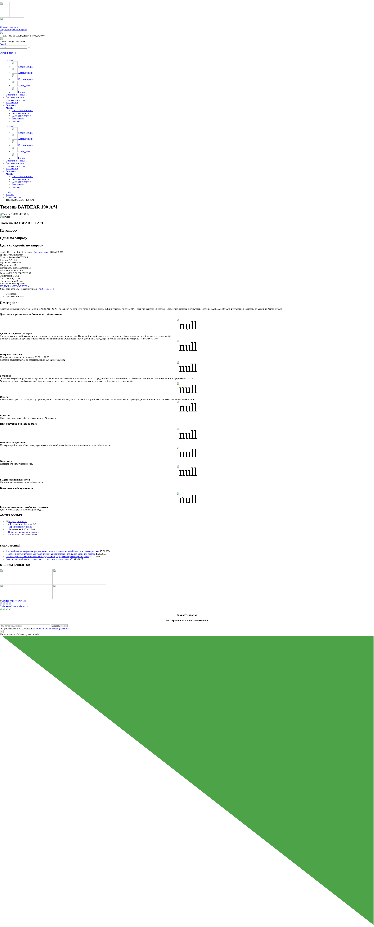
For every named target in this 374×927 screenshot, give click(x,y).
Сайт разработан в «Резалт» (14, 606)
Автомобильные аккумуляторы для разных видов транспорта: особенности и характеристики (52, 551)
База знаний (12, 102)
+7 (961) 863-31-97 (46, 289)
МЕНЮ (9, 108)
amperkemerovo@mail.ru (20, 526)
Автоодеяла (24, 85)
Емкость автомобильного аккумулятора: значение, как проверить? (39, 559)
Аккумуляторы (25, 66)
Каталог (10, 60)
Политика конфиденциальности (24, 532)
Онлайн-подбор (8, 53)
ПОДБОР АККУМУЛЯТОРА (14, 286)
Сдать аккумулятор (15, 100)
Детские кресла (25, 79)
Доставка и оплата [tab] (15, 296)
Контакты (11, 105)
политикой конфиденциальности (53, 628)
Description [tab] (11, 294)
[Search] (29, 47)
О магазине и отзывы (16, 94)
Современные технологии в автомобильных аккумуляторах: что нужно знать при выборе (50, 554)
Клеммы (22, 92)
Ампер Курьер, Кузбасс (14, 601)
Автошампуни (25, 73)
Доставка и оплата (15, 97)
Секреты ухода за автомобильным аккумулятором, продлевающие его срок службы (47, 556)
